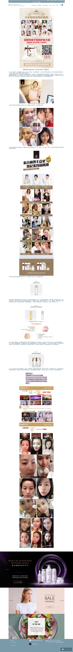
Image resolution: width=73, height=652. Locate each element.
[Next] (65, 569)
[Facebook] (30, 644)
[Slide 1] (35, 584)
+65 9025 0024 (59, 642)
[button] (39, 5)
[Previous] (7, 569)
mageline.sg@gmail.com (37, 640)
